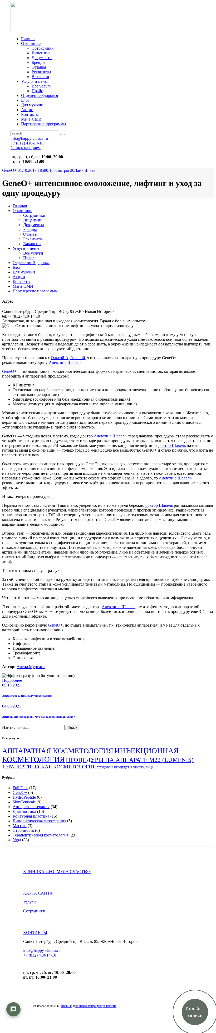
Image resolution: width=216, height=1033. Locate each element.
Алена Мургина (31, 666)
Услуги (29, 902)
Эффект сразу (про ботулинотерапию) (27, 695)
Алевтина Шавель (110, 436)
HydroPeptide (24, 797)
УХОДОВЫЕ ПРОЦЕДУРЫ (114, 767)
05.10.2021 (11, 685)
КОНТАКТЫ (35, 932)
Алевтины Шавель (118, 607)
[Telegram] (13, 1025)
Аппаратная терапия (31, 806)
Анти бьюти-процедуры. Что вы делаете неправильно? (38, 716)
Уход (17, 840)
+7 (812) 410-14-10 (39, 955)
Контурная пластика (31, 816)
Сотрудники (34, 911)
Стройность (23, 830)
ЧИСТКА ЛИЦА (143, 767)
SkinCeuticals (24, 802)
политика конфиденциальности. (95, 1006)
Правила (66, 1006)
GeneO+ (9, 170)
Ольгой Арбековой (68, 357)
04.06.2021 (11, 706)
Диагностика (24, 811)
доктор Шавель (172, 445)
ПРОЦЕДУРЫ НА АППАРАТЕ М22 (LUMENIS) (130, 759)
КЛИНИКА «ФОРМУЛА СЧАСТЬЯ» (57, 871)
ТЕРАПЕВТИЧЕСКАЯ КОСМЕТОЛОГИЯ (49, 766)
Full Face (20, 788)
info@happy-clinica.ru (42, 950)
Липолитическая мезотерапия (39, 821)
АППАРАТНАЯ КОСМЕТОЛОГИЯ (57, 751)
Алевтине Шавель (65, 362)
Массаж (20, 825)
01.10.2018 (27, 170)
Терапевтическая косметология (40, 835)
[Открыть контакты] (13, 1009)
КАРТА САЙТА (38, 893)
